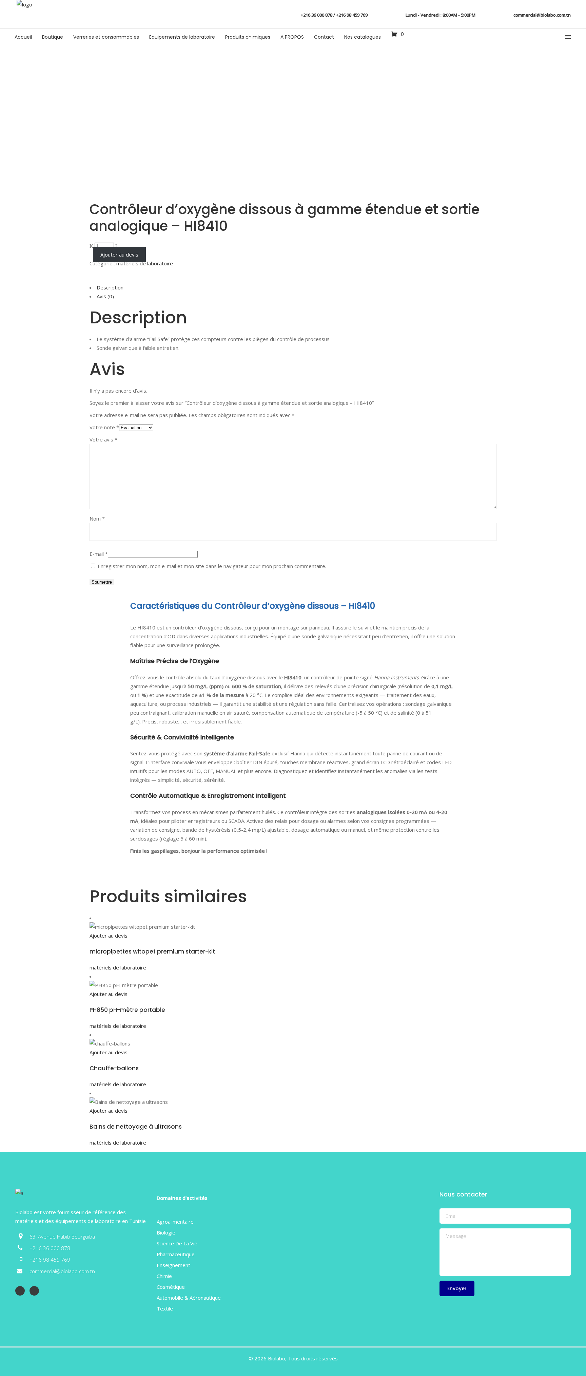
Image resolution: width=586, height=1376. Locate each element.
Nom (97, 518)
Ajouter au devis (119, 254)
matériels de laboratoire (144, 263)
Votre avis (103, 439)
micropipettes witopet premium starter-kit (152, 951)
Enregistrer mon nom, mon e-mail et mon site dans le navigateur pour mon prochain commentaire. (212, 566)
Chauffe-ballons (114, 1068)
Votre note (104, 427)
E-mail (99, 553)
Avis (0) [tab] (105, 296)
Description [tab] (110, 287)
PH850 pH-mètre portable (127, 1010)
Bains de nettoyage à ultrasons (136, 1127)
